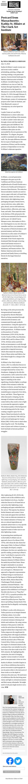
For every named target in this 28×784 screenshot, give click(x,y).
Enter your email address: (9, 766)
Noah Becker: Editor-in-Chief (14, 778)
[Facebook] (10, 761)
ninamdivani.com (7, 748)
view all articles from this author (10, 753)
